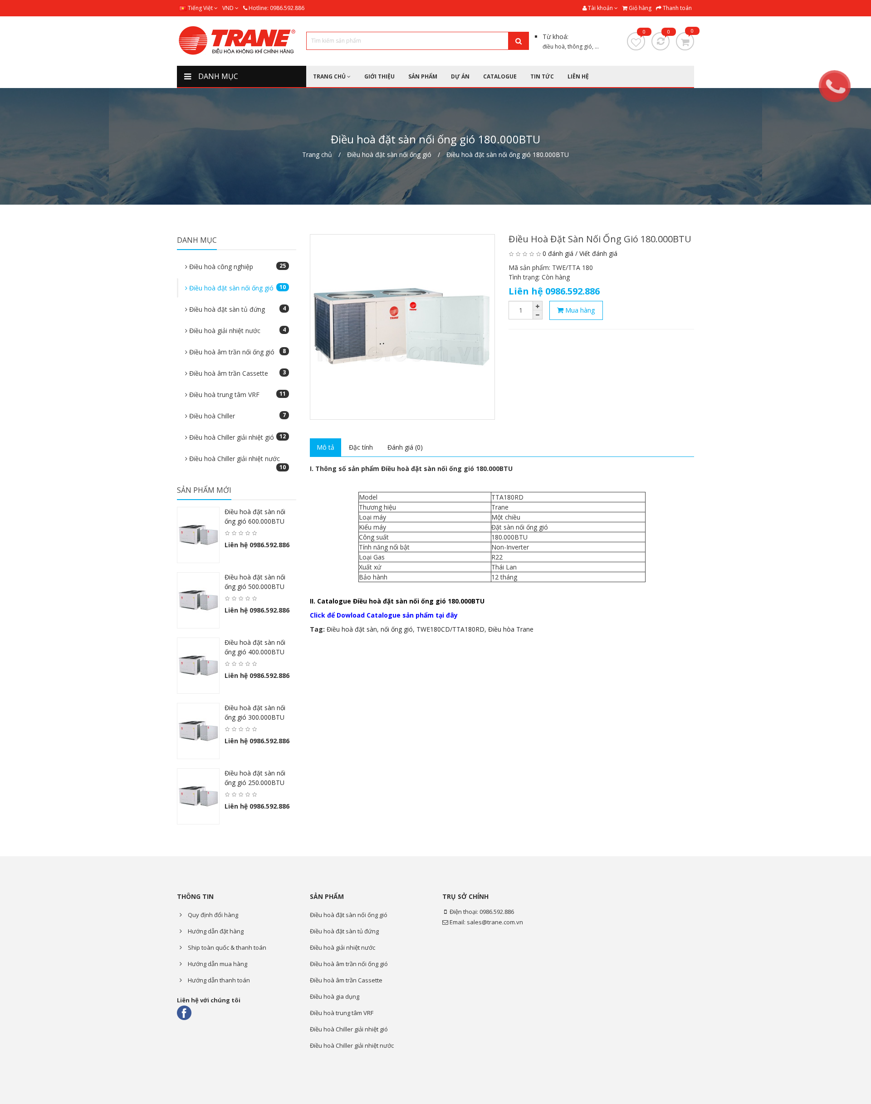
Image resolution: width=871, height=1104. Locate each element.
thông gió (580, 46)
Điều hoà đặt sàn (352, 629)
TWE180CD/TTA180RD (450, 629)
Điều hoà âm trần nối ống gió (236, 351)
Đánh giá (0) (405, 447)
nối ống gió (397, 629)
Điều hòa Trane (510, 629)
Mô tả (325, 447)
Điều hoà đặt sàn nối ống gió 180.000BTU (507, 154)
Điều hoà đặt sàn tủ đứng (236, 309)
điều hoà (554, 46)
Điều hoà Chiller (236, 415)
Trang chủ (317, 154)
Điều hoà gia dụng (334, 996)
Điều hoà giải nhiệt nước (236, 330)
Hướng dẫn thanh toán (218, 980)
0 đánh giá (558, 253)
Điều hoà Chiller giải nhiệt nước (236, 461)
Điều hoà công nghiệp (236, 266)
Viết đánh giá (598, 253)
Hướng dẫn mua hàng (216, 964)
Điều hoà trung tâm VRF (236, 394)
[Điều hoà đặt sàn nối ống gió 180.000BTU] (402, 327)
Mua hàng (579, 309)
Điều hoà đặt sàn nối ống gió (389, 154)
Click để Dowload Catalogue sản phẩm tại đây (384, 615)
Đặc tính (361, 447)
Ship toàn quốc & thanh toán (226, 947)
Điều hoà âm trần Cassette (236, 373)
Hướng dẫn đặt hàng (215, 931)
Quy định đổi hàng (212, 915)
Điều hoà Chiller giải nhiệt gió (236, 437)
